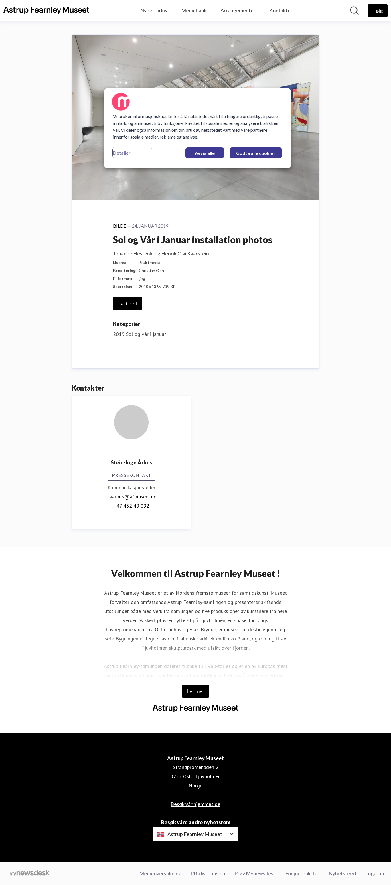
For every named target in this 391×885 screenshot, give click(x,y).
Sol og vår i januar (146, 334)
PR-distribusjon (208, 873)
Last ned (127, 303)
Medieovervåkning (160, 873)
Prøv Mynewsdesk (255, 873)
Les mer (195, 691)
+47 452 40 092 (131, 505)
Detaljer (122, 152)
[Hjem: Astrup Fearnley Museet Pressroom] (46, 11)
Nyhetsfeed (342, 873)
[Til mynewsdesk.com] (29, 873)
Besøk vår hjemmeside (195, 804)
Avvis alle (205, 153)
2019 (119, 334)
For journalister (302, 873)
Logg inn (374, 873)
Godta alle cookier (255, 153)
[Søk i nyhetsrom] (354, 10)
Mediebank (194, 10)
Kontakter (281, 10)
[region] (197, 128)
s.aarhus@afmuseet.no (131, 496)
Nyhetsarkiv (153, 10)
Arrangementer (238, 10)
